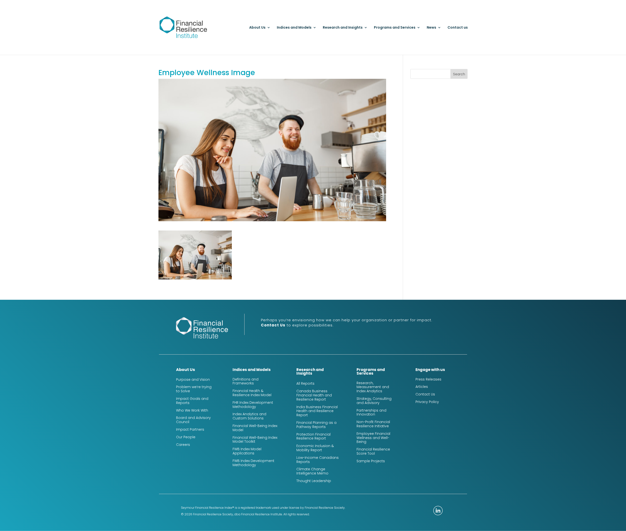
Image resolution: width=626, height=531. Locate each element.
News (431, 28)
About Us (257, 28)
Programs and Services (394, 28)
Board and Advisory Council (193, 419)
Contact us (457, 28)
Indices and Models (294, 28)
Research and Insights (343, 28)
